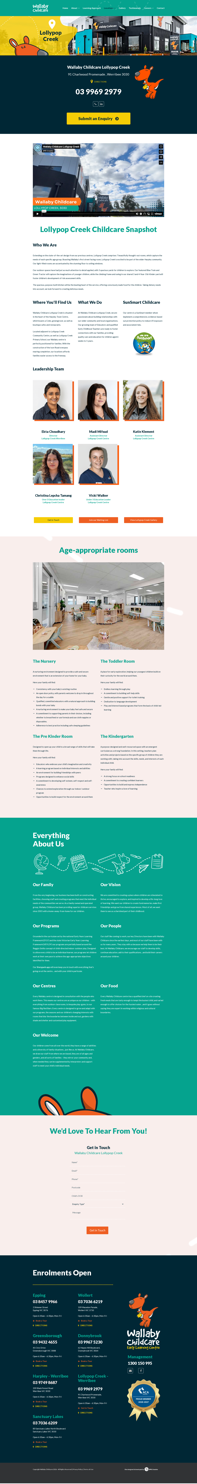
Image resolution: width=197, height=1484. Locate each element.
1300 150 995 (140, 1363)
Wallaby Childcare (46, 1469)
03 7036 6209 (45, 1422)
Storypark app (43, 967)
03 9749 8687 (45, 1382)
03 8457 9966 (45, 1301)
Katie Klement (143, 431)
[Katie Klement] (143, 400)
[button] (35, 606)
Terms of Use (88, 1469)
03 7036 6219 (90, 1301)
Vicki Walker (98, 495)
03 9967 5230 (90, 1342)
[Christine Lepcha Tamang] (53, 464)
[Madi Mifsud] (98, 400)
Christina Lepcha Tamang (53, 495)
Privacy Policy (78, 1469)
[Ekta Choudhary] (53, 400)
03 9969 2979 (98, 91)
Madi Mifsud (98, 431)
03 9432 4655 (45, 1342)
